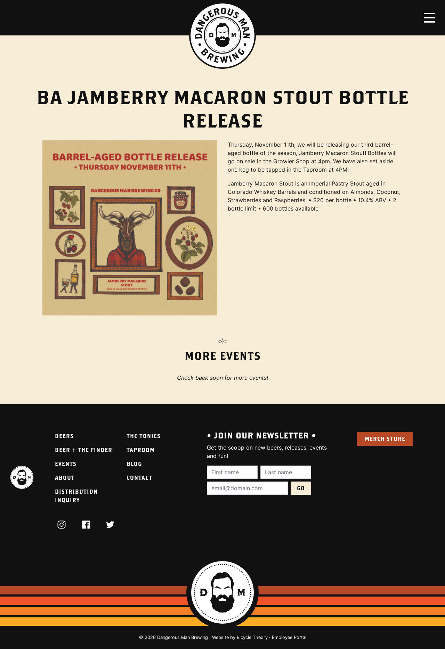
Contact (139, 477)
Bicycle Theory (252, 637)
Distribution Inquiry (76, 495)
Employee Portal (289, 637)
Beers (64, 436)
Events (65, 463)
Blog (134, 463)
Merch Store (385, 438)
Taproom (141, 449)
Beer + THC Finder (83, 449)
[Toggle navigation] (429, 17)
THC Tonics (144, 436)
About (65, 477)
